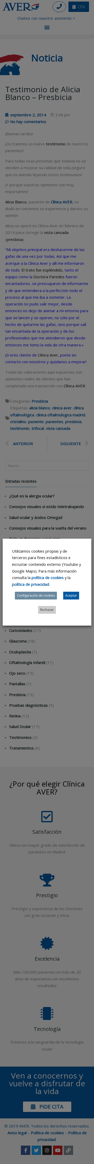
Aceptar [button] (71, 595)
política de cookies (48, 577)
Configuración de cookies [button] (36, 595)
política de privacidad (30, 584)
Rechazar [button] (47, 610)
